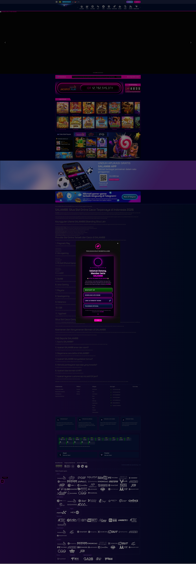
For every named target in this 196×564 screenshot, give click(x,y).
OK (98, 320)
